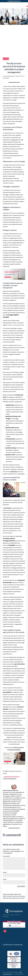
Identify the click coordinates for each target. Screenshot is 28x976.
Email (5, 879)
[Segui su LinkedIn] (5, 931)
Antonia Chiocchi (10, 76)
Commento (7, 856)
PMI (4, 105)
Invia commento (21, 886)
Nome (5, 872)
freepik (11, 771)
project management (9, 778)
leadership (13, 471)
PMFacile (5, 59)
